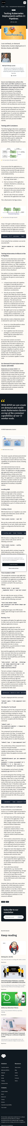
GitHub (2, 1075)
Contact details (4, 1091)
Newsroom (3, 1097)
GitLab (2, 1078)
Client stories (18, 1067)
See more (13, 73)
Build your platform (5, 1070)
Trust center (3, 1107)
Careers (3, 1099)
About (2, 1094)
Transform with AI (5, 1067)
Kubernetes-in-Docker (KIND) (9, 369)
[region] (14, 563)
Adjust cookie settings (14, 568)
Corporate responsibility (6, 1105)
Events (16, 1075)
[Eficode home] (4, 3)
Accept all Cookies (14, 564)
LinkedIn (14, 75)
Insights (3, 6)
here (7, 505)
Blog (7, 6)
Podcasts (17, 1078)
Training (3, 1081)
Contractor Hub (4, 1083)
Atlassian (3, 1073)
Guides (16, 1073)
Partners (3, 1102)
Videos (16, 1081)
